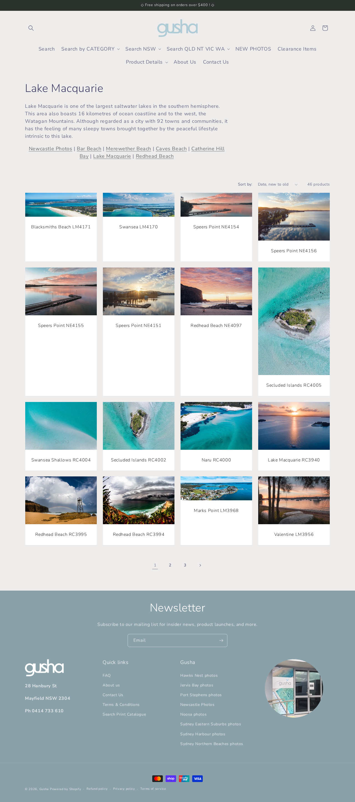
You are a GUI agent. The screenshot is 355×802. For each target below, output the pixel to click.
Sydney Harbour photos (202, 734)
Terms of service (153, 789)
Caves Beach (171, 148)
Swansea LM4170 (138, 227)
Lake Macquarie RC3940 (294, 460)
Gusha (44, 789)
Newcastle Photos (50, 148)
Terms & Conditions (121, 704)
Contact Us (113, 695)
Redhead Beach (155, 156)
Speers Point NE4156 (294, 251)
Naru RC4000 (216, 460)
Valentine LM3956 (294, 535)
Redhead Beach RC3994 (139, 535)
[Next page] (200, 565)
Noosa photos (193, 714)
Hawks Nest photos (199, 675)
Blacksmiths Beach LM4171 (61, 227)
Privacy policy (124, 789)
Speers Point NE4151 (138, 326)
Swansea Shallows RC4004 (61, 460)
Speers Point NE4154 (216, 227)
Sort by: (245, 184)
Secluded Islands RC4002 (138, 460)
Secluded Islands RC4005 (294, 385)
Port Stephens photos (201, 695)
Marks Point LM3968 (216, 511)
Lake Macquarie (112, 156)
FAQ (107, 675)
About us (111, 685)
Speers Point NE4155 (61, 326)
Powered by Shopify (65, 789)
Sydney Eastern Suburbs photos (210, 724)
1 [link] (155, 565)
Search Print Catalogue (124, 714)
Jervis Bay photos (196, 685)
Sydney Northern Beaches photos (211, 743)
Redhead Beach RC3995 (61, 535)
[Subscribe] (221, 640)
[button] (31, 28)
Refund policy (97, 789)
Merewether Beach (128, 148)
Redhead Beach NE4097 (216, 326)
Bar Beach (89, 148)
